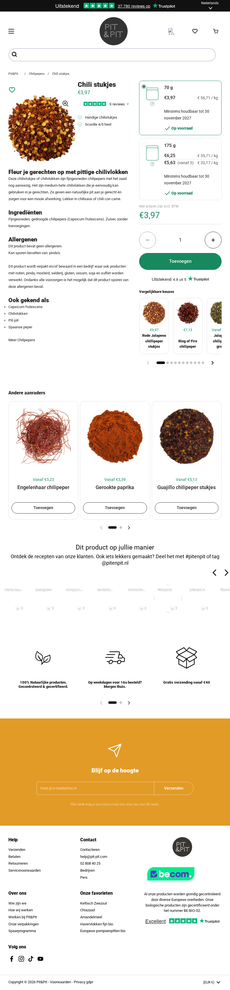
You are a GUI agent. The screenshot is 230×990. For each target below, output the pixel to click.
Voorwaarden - (62, 982)
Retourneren (18, 863)
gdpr (89, 982)
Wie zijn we (17, 903)
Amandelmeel (91, 917)
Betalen (14, 857)
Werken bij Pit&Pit (22, 917)
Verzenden (16, 849)
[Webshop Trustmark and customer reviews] (182, 883)
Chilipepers (37, 74)
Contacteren (90, 849)
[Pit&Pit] (114, 31)
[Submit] (15, 55)
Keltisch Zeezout (93, 903)
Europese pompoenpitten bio (102, 931)
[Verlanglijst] (195, 31)
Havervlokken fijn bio (96, 924)
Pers (84, 877)
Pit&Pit (13, 74)
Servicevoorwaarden (24, 870)
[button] (216, 31)
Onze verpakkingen (23, 924)
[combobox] (112, 54)
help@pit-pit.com (93, 857)
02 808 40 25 (90, 863)
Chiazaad (87, 910)
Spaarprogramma (22, 931)
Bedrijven (87, 870)
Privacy (80, 982)
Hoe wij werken (20, 910)
